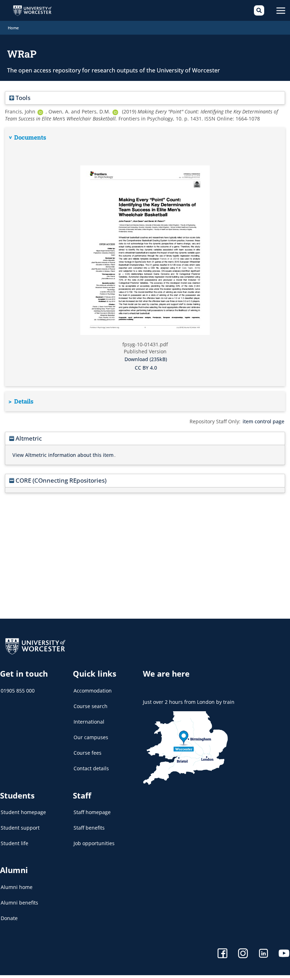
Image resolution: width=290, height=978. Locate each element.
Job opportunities (94, 843)
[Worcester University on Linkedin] (263, 954)
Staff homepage (92, 812)
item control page (263, 421)
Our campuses (91, 737)
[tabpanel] (145, 257)
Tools (22, 98)
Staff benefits (89, 827)
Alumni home (17, 887)
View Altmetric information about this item (63, 455)
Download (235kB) (145, 359)
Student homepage (23, 812)
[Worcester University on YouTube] (284, 954)
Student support (20, 827)
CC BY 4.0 (146, 367)
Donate (9, 918)
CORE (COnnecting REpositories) (60, 480)
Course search (91, 706)
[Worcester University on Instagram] (243, 954)
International (89, 721)
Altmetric (28, 438)
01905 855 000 (18, 690)
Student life (14, 843)
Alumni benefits (19, 902)
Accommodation (93, 690)
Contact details (91, 768)
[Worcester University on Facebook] (222, 954)
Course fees (88, 752)
